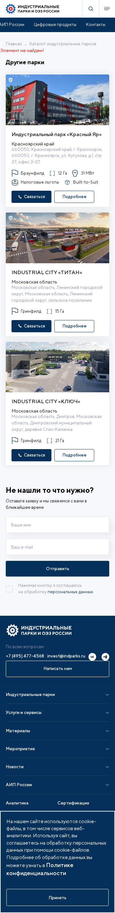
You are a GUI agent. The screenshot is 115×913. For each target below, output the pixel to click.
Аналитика (17, 802)
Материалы (18, 730)
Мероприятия (20, 748)
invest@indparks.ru (66, 655)
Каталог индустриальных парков (62, 43)
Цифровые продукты (55, 24)
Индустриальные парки (30, 694)
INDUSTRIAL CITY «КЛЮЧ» (46, 401)
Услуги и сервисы (24, 712)
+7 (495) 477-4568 (25, 655)
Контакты (95, 24)
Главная (14, 43)
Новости (15, 766)
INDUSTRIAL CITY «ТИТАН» (47, 272)
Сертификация (73, 802)
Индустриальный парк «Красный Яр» (57, 134)
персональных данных (70, 591)
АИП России (19, 784)
